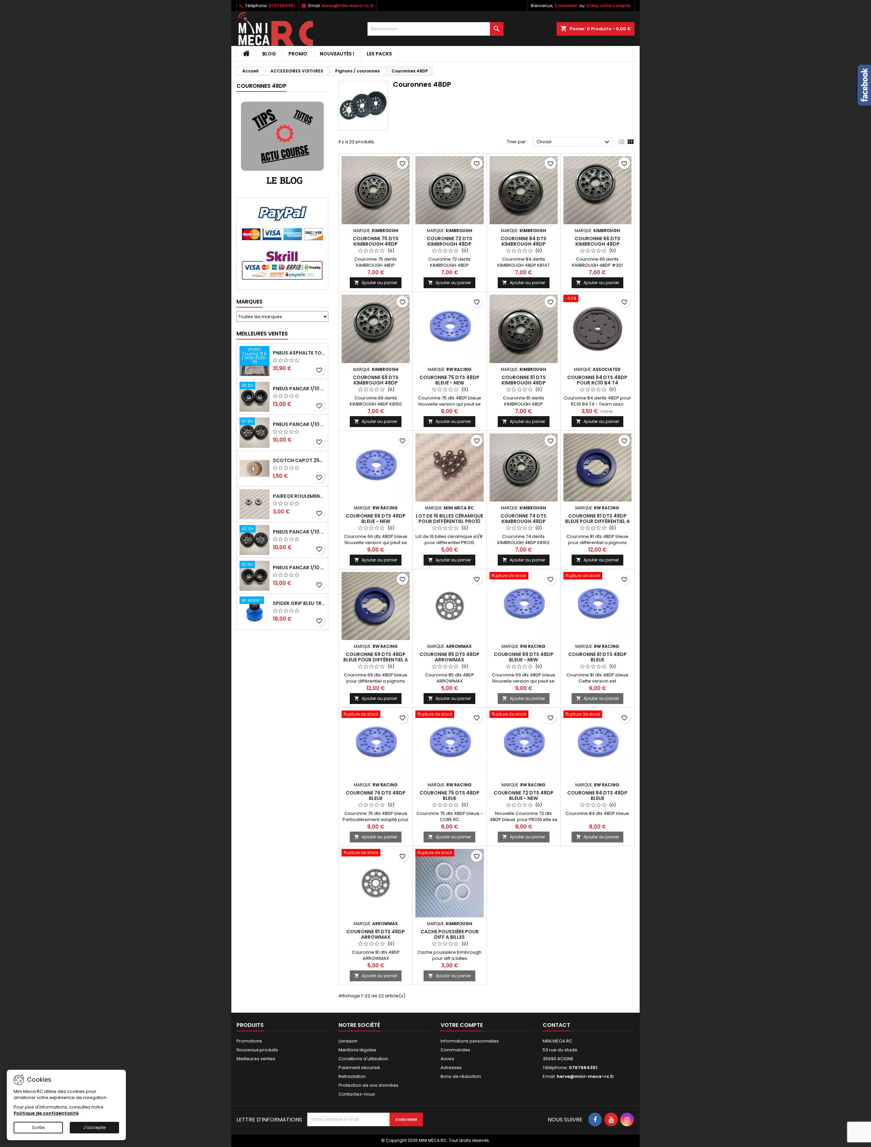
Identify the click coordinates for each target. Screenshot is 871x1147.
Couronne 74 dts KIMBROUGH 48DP (523, 518)
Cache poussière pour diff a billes (450, 934)
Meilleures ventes (255, 1058)
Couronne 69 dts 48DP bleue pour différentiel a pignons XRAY (375, 660)
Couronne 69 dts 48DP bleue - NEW (524, 657)
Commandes (455, 1050)
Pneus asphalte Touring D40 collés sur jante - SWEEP (299, 353)
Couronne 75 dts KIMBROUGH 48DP (375, 241)
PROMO (298, 53)
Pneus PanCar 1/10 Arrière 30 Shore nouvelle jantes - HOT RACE (299, 388)
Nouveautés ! (337, 53)
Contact (556, 1025)
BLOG (269, 53)
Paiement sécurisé (359, 1067)
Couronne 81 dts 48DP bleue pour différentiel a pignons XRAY (597, 521)
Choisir (574, 142)
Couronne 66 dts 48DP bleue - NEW (376, 518)
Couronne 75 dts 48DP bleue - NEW (449, 380)
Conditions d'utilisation (363, 1058)
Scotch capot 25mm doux (299, 460)
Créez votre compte (608, 6)
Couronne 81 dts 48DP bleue (597, 657)
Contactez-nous (357, 1094)
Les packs (379, 53)
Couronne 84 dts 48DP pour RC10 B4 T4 (597, 380)
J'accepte (94, 1127)
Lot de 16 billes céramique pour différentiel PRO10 (449, 518)
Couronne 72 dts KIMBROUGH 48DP (449, 241)
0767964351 (281, 6)
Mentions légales (357, 1050)
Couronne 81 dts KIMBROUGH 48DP (524, 380)
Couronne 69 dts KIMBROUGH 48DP (375, 380)
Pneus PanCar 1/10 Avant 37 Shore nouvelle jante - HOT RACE (299, 424)
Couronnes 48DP (261, 86)
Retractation (352, 1076)
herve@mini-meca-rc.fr (348, 6)
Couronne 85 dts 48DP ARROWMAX (449, 657)
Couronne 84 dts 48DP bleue (597, 795)
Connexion (566, 6)
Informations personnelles (470, 1041)
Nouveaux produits (257, 1050)
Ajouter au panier (375, 282)
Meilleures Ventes (262, 334)
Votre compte (462, 1025)
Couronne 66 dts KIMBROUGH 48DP (597, 241)
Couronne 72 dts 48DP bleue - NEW (524, 795)
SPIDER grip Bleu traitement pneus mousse (299, 603)
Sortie (38, 1127)
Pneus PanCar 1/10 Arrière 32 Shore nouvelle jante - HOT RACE (299, 567)
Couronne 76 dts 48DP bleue (376, 795)
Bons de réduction (461, 1076)
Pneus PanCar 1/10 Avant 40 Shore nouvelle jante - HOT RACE (299, 532)
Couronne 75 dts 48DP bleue (449, 795)
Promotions (249, 1041)
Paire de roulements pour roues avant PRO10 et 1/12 (299, 496)
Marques (249, 302)
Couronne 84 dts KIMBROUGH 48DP (523, 241)
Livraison (348, 1041)
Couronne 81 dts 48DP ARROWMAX (375, 934)
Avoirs (447, 1058)
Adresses (451, 1067)
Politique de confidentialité (46, 1113)
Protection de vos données (368, 1085)
